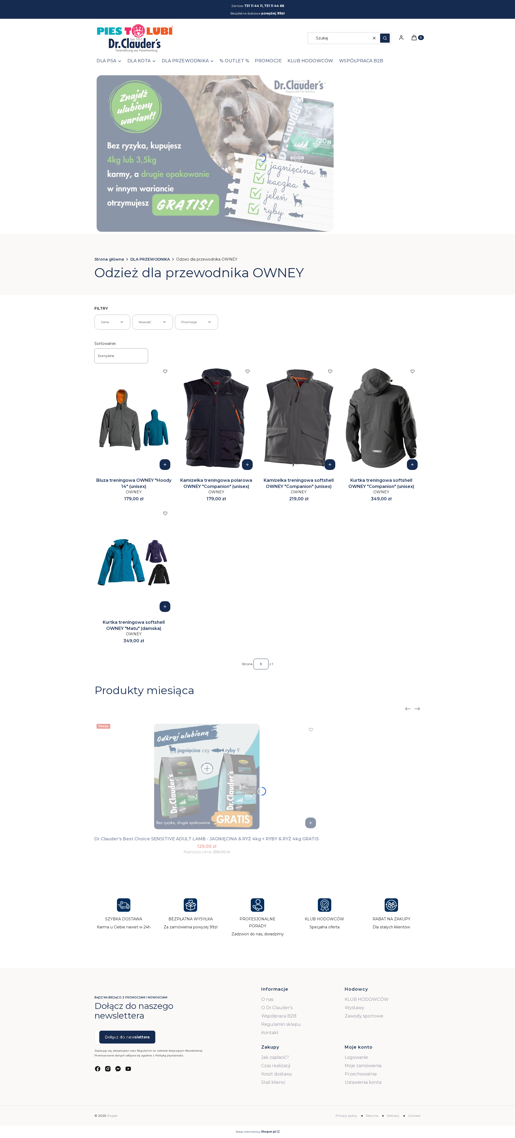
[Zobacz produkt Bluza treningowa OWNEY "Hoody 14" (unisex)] (165, 464)
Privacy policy (346, 1116)
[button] (385, 38)
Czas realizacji (275, 1065)
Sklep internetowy (256, 1131)
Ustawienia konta (363, 1082)
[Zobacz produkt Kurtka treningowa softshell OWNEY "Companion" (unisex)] (412, 464)
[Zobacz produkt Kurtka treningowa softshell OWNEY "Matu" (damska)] (165, 606)
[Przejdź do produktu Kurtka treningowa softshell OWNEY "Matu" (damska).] (133, 560)
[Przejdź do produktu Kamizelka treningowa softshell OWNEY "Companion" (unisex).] (298, 418)
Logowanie (356, 1057)
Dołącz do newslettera (127, 1037)
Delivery (393, 1116)
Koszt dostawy (276, 1074)
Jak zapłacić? (275, 1057)
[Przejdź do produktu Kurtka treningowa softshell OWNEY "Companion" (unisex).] (381, 418)
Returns (372, 1116)
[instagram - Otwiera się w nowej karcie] (108, 1069)
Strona (247, 664)
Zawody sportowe (364, 1016)
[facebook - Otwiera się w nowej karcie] (97, 1069)
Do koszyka (310, 823)
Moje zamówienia (363, 1065)
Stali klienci (273, 1082)
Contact (414, 1116)
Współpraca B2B (278, 1016)
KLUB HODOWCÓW (367, 999)
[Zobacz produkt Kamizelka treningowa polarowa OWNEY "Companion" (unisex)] (247, 464)
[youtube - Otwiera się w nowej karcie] (128, 1069)
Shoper (112, 1116)
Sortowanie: (105, 343)
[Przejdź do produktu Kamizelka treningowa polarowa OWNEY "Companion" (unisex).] (216, 418)
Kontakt (270, 1032)
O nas (267, 999)
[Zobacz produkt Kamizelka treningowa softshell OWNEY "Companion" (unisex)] (330, 464)
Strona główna (109, 259)
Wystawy (354, 1007)
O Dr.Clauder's (276, 1007)
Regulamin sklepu (281, 1024)
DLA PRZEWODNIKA (150, 259)
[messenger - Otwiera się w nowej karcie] (118, 1069)
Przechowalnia (361, 1074)
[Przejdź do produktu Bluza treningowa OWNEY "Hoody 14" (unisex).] (133, 418)
